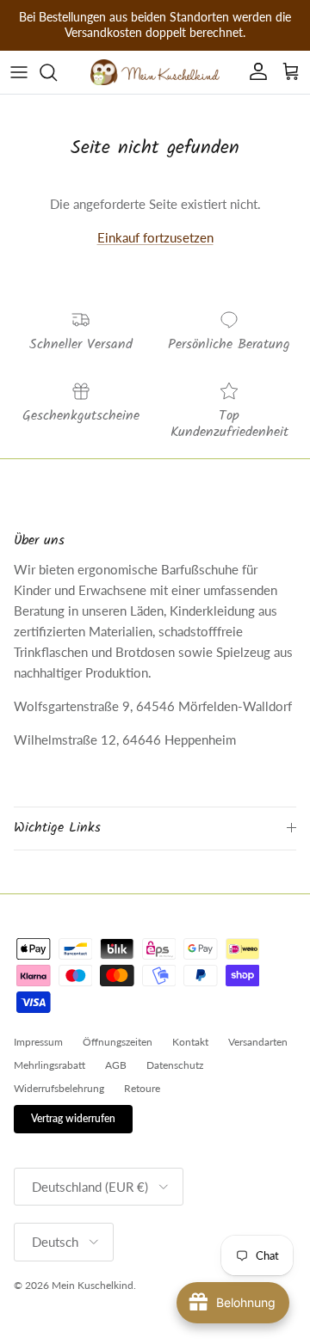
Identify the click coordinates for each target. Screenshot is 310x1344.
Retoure (142, 1088)
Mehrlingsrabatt (49, 1065)
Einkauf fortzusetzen (155, 237)
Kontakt (190, 1041)
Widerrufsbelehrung (59, 1088)
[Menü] (19, 72)
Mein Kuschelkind (92, 1285)
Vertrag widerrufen (73, 1118)
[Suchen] (57, 72)
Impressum (38, 1041)
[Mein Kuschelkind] (155, 72)
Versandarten (258, 1041)
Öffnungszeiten (117, 1041)
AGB (116, 1065)
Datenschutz (174, 1065)
